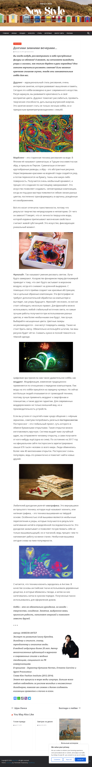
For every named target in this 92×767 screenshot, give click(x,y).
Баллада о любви (68, 708)
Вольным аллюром (69, 743)
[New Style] (46, 1)
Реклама (70, 33)
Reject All (69, 759)
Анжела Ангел (30, 52)
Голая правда (19, 721)
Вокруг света (59, 33)
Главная (6, 33)
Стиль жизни (17, 43)
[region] (68, 753)
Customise (57, 759)
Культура (31, 33)
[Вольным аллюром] (69, 720)
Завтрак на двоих (45, 721)
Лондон (22, 33)
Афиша (14, 33)
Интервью (48, 33)
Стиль (39, 33)
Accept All (80, 759)
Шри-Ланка (20, 708)
